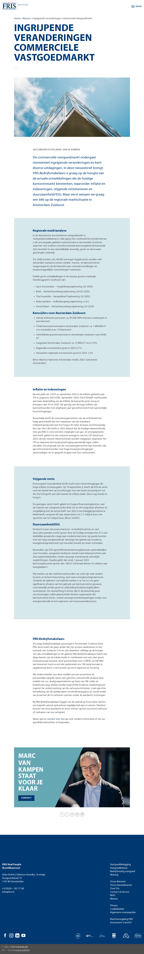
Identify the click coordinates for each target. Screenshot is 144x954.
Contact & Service (119, 892)
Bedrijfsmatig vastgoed (122, 871)
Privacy (114, 905)
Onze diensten (118, 881)
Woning (114, 875)
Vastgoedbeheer (119, 868)
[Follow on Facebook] (5, 936)
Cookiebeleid (117, 909)
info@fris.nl (8, 892)
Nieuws (26, 18)
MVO (112, 895)
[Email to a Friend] (72, 814)
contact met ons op (57, 719)
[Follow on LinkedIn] (17, 936)
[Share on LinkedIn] (82, 814)
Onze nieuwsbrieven (121, 885)
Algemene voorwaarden (123, 912)
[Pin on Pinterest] (77, 814)
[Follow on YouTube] (23, 936)
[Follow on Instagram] (11, 936)
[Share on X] (67, 814)
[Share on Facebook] (62, 814)
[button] (136, 6)
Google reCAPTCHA (22, 950)
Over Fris (114, 888)
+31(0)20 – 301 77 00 (13, 888)
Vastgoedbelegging (120, 864)
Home (17, 18)
